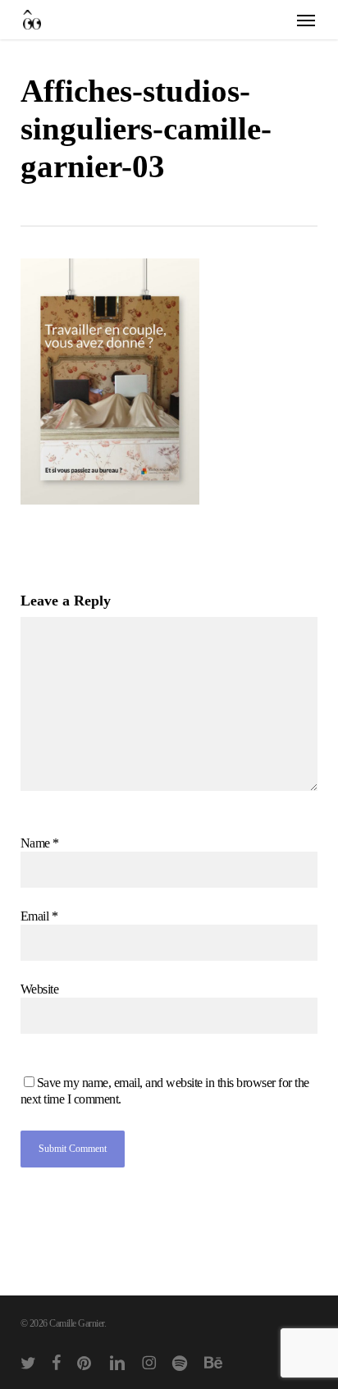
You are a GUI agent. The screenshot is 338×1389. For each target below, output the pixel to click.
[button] (306, 19)
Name (40, 843)
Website (40, 989)
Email (39, 916)
